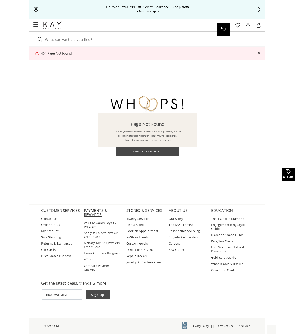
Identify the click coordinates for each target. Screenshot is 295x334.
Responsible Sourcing (184, 231)
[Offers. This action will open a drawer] (223, 29)
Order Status (50, 225)
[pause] (36, 9)
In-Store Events (137, 237)
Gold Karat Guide (223, 258)
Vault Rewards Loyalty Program (100, 225)
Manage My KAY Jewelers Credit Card (102, 245)
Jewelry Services (137, 219)
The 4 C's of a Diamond (227, 219)
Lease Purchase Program (102, 253)
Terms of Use (225, 326)
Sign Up (97, 295)
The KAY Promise (181, 225)
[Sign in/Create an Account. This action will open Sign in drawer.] (248, 25)
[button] (259, 9)
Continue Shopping (147, 151)
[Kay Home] (52, 25)
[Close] (259, 53)
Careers (174, 243)
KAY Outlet (176, 250)
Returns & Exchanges (56, 243)
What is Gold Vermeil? (227, 264)
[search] (39, 39)
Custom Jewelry (137, 243)
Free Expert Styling (140, 250)
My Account (50, 231)
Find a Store (135, 225)
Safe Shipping (51, 237)
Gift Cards (48, 250)
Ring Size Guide (222, 241)
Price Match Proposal (56, 256)
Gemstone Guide (223, 270)
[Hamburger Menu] (35, 25)
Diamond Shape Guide (227, 235)
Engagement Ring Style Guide (228, 227)
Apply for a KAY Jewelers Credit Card (101, 235)
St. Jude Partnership (183, 237)
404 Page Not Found (56, 53)
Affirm (88, 259)
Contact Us (49, 219)
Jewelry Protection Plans (144, 262)
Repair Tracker (136, 256)
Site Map (244, 326)
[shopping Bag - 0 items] (260, 27)
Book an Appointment (142, 231)
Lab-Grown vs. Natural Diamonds (227, 249)
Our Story (176, 219)
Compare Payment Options (97, 268)
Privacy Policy (200, 326)
